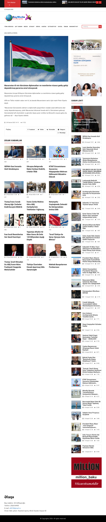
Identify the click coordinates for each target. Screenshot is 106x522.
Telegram (62, 129)
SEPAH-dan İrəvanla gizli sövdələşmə (91, 137)
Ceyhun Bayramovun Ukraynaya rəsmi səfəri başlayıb (91, 348)
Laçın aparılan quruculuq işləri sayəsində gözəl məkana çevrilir (91, 149)
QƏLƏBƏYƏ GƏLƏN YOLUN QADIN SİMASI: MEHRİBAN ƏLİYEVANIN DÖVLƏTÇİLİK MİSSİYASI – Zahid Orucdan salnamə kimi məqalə (92, 171)
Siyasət (32, 26)
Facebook (32, 129)
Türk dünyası (8, 26)
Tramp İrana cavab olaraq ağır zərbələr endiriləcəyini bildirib (13, 204)
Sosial (60, 26)
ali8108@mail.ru (15, 508)
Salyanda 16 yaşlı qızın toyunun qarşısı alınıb (91, 203)
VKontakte (52, 129)
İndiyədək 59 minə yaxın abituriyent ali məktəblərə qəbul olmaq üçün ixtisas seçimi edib (91, 248)
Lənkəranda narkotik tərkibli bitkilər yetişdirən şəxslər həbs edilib (91, 182)
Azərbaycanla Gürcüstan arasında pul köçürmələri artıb (91, 193)
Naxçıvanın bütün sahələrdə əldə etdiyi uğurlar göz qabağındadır (91, 282)
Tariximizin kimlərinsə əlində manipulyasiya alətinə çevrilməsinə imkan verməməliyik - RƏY (92, 160)
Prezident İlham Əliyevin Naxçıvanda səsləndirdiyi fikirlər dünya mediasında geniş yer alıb (91, 259)
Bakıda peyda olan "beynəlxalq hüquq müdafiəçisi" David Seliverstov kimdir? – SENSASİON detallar (90, 359)
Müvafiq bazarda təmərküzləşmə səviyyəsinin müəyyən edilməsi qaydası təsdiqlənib (90, 392)
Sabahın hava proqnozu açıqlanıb (91, 413)
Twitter (41, 129)
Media (26, 26)
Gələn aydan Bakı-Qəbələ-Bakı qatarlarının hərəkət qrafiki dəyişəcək (91, 237)
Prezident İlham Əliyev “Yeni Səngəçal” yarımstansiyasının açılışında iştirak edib (90, 425)
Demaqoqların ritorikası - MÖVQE (91, 292)
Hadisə (44, 26)
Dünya (38, 26)
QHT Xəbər (18, 26)
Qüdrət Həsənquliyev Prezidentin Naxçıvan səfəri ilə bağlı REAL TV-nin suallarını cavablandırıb (92, 271)
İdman (66, 26)
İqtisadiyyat (52, 26)
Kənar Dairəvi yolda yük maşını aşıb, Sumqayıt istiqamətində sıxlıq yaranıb (91, 215)
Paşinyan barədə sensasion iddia (88, 447)
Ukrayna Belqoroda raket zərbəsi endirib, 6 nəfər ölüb (36, 169)
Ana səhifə (8, 33)
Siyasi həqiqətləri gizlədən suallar (92, 325)
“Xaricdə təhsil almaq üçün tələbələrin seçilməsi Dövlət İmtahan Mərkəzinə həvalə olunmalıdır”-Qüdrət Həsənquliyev (92, 370)
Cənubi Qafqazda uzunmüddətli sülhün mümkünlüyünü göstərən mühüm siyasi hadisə (91, 304)
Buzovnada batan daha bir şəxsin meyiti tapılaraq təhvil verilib (92, 403)
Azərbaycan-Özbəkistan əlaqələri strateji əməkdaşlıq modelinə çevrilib (86, 122)
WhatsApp (62, 133)
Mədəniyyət (73, 26)
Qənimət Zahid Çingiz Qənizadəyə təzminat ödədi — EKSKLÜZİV (90, 337)
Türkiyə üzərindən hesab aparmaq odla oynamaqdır (36, 267)
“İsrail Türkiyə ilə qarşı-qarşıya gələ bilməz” (57, 237)
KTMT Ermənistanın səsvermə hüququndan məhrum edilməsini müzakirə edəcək (58, 171)
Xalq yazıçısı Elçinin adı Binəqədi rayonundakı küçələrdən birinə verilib (91, 436)
